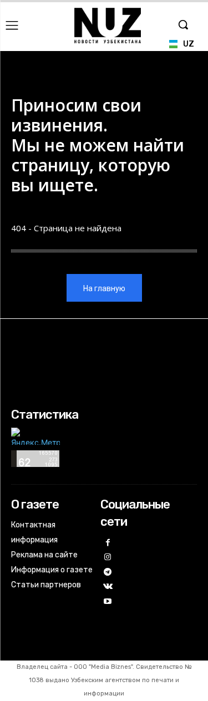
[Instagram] (107, 557)
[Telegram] (107, 572)
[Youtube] (107, 602)
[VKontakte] (107, 587)
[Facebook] (107, 543)
